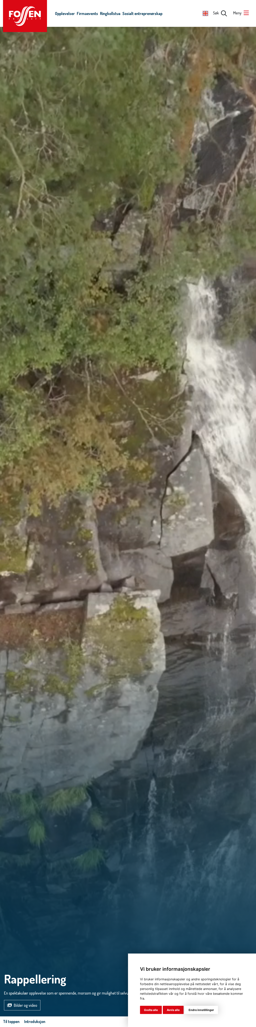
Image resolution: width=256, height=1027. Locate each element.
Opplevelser (65, 13)
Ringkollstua (110, 13)
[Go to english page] (205, 12)
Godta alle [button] (151, 1010)
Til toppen (11, 1021)
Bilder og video (25, 1005)
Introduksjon (34, 1021)
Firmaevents (87, 13)
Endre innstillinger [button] (201, 1010)
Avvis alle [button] (173, 1010)
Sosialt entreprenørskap (142, 13)
